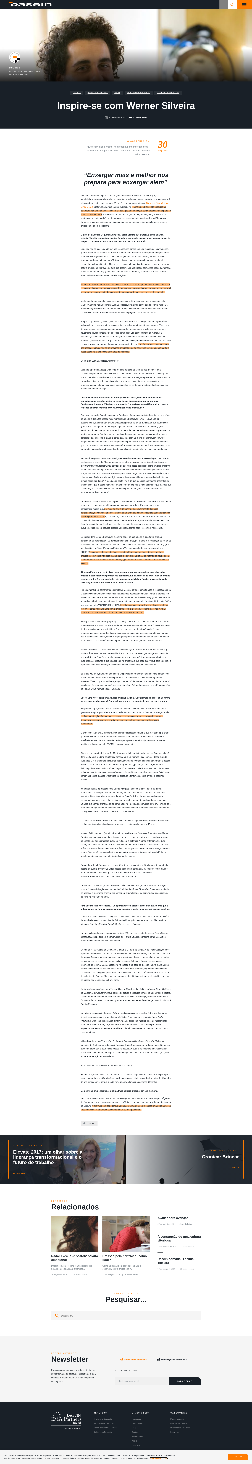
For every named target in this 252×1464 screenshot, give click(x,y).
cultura (90, 1124)
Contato (135, 1432)
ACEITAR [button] (238, 1457)
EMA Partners (137, 1436)
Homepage (136, 1419)
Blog (134, 1428)
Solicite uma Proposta (103, 1432)
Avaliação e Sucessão (103, 1419)
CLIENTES (77, 93)
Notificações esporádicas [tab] (174, 1360)
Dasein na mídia (177, 1419)
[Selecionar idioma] (223, 4)
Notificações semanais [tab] (135, 1360)
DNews (117, 93)
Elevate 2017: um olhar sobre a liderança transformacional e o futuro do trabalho (47, 1157)
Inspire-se (174, 1432)
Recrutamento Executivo (104, 1423)
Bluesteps (136, 1445)
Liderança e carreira (178, 1423)
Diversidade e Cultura (98, 93)
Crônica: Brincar (220, 1156)
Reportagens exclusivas (168, 93)
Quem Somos (137, 1423)
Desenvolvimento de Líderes (105, 1428)
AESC (134, 1441)
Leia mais (21, 1173)
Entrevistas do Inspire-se (138, 93)
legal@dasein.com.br (159, 1458)
